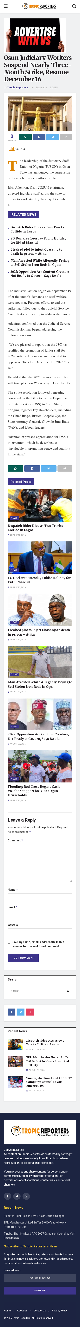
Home (7, 1310)
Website (13, 925)
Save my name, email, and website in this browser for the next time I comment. (38, 944)
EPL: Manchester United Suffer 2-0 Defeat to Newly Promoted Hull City (48, 1061)
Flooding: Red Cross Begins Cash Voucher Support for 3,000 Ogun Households (34, 791)
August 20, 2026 (18, 639)
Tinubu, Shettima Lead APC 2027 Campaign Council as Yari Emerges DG (49, 1082)
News (14, 518)
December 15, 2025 (46, 87)
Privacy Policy (59, 1310)
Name (13, 890)
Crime (14, 674)
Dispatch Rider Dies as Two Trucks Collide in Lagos (45, 1042)
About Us (22, 1310)
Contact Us (40, 1310)
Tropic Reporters (18, 87)
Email (12, 907)
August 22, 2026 (18, 535)
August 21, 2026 (18, 587)
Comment (15, 840)
